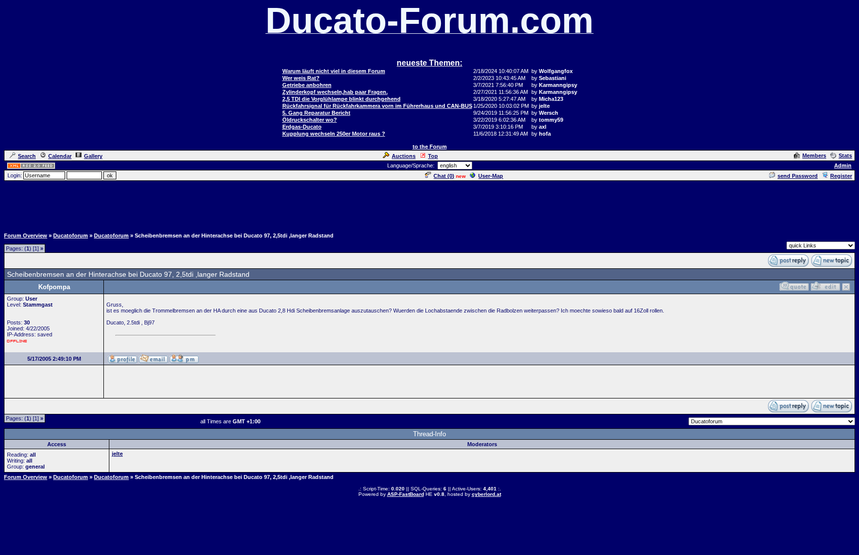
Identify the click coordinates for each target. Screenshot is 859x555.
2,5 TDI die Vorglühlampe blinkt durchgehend (341, 99)
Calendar (60, 156)
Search (27, 156)
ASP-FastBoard (405, 494)
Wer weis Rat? (301, 78)
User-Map (490, 176)
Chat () (443, 176)
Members (814, 156)
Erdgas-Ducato (302, 127)
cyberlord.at (486, 494)
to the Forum (430, 147)
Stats (845, 156)
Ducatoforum (70, 235)
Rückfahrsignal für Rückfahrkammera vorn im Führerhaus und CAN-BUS (377, 106)
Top (433, 156)
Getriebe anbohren (307, 85)
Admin (843, 165)
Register (841, 176)
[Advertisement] (429, 204)
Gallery (93, 156)
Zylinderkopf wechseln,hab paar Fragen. (335, 92)
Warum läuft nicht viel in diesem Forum (333, 71)
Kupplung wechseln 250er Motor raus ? (333, 134)
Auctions (404, 156)
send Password (797, 176)
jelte (117, 454)
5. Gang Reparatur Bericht (316, 113)
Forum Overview (25, 235)
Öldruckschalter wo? (309, 120)
